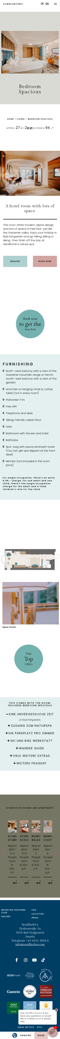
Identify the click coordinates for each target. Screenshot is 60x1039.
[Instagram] (26, 960)
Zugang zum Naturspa (31, 726)
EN (47, 3)
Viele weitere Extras (31, 756)
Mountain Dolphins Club (13, 911)
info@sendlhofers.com (30, 944)
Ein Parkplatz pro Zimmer (31, 733)
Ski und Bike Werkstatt (31, 741)
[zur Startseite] (12, 3)
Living (21, 119)
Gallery (6, 916)
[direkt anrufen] (14, 1035)
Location (38, 914)
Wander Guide (31, 748)
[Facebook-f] (17, 960)
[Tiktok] (43, 960)
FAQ (34, 910)
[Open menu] (55, 3)
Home (10, 119)
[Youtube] (34, 960)
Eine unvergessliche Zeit (31, 714)
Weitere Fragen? (31, 763)
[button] (30, 713)
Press (35, 917)
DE (42, 3)
